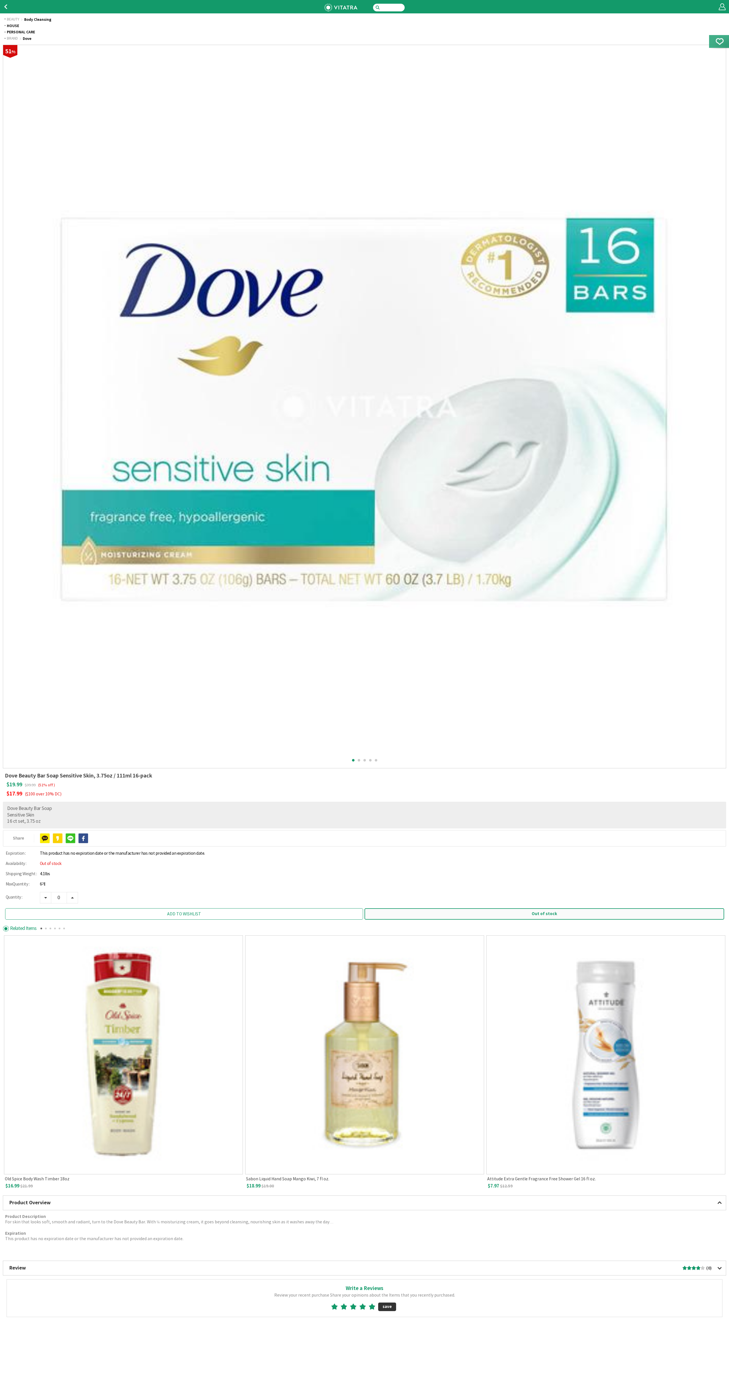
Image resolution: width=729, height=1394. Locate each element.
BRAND (12, 38)
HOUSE (13, 26)
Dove (27, 38)
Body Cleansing (37, 19)
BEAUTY (13, 19)
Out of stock (544, 913)
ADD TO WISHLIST (184, 914)
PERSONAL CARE (21, 32)
